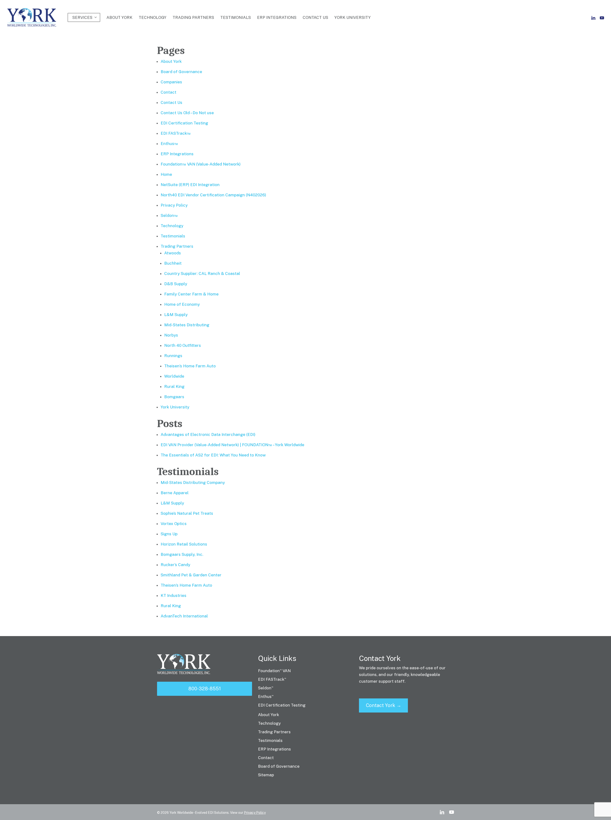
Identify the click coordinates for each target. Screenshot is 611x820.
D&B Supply (175, 283)
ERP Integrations (177, 153)
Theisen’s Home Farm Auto (190, 366)
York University (175, 407)
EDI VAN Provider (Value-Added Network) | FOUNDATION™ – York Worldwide (232, 444)
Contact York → (383, 705)
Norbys (171, 335)
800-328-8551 (204, 688)
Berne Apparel (175, 492)
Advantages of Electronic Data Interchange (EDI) (208, 434)
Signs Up (169, 533)
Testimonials (173, 236)
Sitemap (266, 774)
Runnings (173, 355)
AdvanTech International (184, 616)
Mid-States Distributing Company (193, 482)
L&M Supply (176, 314)
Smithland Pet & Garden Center (191, 575)
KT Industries (173, 595)
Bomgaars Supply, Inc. (182, 554)
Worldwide (174, 376)
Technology (172, 225)
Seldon (265, 688)
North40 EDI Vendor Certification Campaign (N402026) (213, 195)
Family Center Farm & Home (191, 294)
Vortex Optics (174, 523)
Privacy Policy (174, 205)
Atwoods (172, 253)
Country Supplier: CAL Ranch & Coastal (202, 273)
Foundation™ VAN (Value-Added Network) (201, 164)
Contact (168, 92)
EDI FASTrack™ (176, 133)
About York (171, 61)
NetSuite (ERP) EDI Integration (190, 184)
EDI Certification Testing (184, 123)
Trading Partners (177, 246)
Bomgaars (174, 396)
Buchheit (173, 263)
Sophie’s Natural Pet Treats (187, 513)
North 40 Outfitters (182, 345)
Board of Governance (181, 71)
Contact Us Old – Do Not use (187, 112)
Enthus (266, 696)
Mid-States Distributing (186, 324)
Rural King (174, 386)
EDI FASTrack (272, 679)
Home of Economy (182, 304)
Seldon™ (169, 215)
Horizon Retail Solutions (184, 544)
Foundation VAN (274, 670)
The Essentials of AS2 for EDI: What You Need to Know (213, 455)
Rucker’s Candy (175, 564)
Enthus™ (169, 143)
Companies (171, 82)
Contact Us (171, 102)
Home (166, 174)
